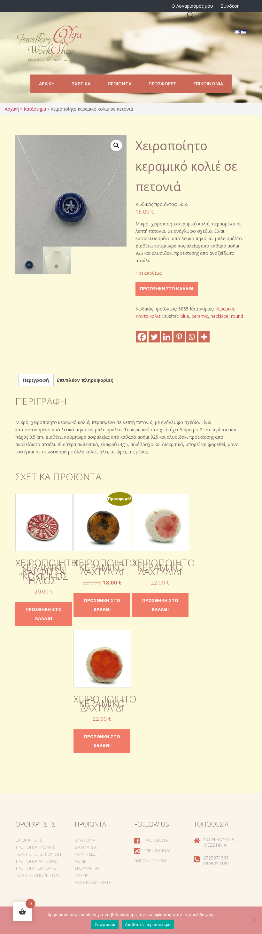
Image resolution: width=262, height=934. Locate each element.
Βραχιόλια (85, 840)
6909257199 (216, 863)
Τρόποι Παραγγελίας (36, 861)
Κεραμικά (224, 309)
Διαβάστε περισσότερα (148, 924)
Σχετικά (81, 84)
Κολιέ (80, 861)
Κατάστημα (35, 109)
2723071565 (216, 858)
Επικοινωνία (208, 84)
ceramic (200, 316)
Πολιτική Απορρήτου (37, 875)
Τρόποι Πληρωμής (35, 847)
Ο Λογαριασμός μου (192, 6)
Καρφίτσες (85, 854)
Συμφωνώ (105, 924)
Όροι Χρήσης (28, 840)
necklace (219, 316)
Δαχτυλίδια (86, 847)
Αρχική (47, 84)
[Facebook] (141, 336)
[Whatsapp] (191, 336)
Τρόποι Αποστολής (36, 868)
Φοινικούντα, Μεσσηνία (219, 842)
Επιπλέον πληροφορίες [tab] (85, 380)
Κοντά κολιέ (148, 316)
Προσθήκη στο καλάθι (166, 289)
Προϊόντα (119, 84)
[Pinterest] (179, 336)
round (237, 316)
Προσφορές (162, 84)
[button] (116, 145)
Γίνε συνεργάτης (150, 861)
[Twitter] (154, 336)
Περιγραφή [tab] (36, 380)
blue (185, 316)
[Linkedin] (166, 336)
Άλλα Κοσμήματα (93, 882)
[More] (204, 336)
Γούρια (82, 875)
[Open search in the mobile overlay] (190, 15)
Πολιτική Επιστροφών (38, 854)
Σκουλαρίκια (87, 868)
